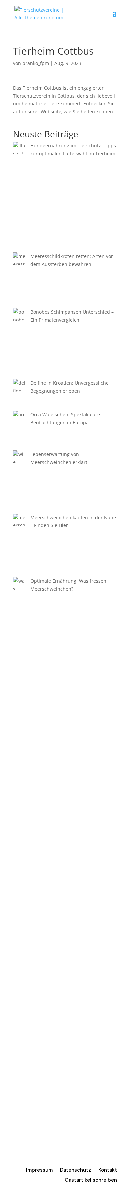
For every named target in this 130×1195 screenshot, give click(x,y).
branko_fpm (35, 63)
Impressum (39, 1170)
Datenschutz (75, 1170)
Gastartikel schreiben (91, 1180)
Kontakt (107, 1170)
